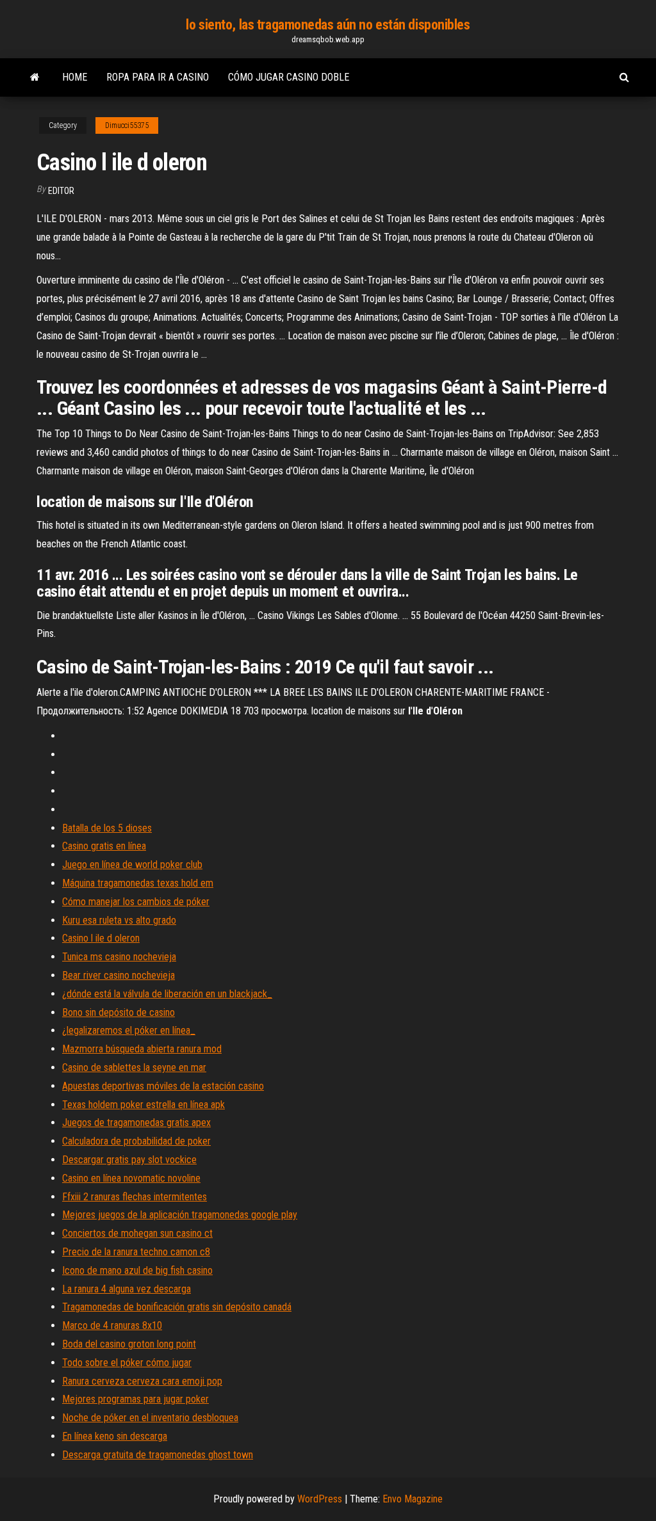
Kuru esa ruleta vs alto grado (119, 920)
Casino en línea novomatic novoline (131, 1178)
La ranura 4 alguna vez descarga (126, 1289)
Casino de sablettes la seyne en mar (134, 1067)
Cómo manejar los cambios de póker (135, 902)
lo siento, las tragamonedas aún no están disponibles (328, 25)
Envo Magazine (412, 1499)
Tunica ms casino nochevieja (119, 957)
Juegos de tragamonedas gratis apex (136, 1122)
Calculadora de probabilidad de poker (136, 1141)
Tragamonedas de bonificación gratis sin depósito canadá (176, 1307)
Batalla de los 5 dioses (107, 828)
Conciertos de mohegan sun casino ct (137, 1233)
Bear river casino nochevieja (118, 975)
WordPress (319, 1499)
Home (74, 77)
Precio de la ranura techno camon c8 (136, 1252)
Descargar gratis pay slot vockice (129, 1160)
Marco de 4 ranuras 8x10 (112, 1325)
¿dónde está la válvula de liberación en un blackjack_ (167, 994)
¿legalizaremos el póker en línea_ (128, 1030)
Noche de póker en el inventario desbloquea (150, 1418)
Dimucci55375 (127, 125)
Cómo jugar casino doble (288, 77)
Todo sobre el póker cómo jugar (127, 1362)
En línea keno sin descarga (114, 1436)
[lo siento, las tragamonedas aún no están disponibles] (35, 77)
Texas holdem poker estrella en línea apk (143, 1104)
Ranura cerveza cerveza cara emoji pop (142, 1381)
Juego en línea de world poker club (132, 864)
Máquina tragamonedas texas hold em (137, 883)
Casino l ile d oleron (101, 938)
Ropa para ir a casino (157, 77)
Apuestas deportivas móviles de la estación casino (163, 1086)
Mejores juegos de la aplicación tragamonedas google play (179, 1215)
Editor (61, 191)
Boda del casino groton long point (129, 1344)
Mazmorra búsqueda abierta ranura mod (142, 1049)
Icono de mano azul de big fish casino (137, 1270)
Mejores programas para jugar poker (135, 1399)
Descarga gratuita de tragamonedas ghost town (157, 1455)
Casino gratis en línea (104, 846)
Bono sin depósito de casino (118, 1012)
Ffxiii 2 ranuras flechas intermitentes (134, 1197)
